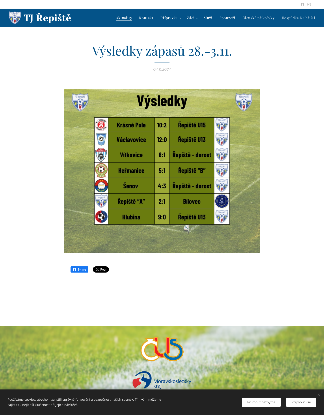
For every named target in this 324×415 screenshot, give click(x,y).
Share (82, 269)
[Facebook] (302, 4)
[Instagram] (309, 4)
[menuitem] (125, 17)
